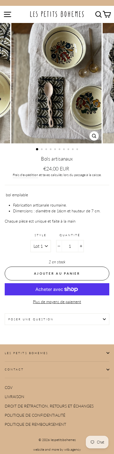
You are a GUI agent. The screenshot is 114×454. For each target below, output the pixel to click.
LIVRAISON (14, 396)
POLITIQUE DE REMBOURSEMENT (35, 424)
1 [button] (37, 149)
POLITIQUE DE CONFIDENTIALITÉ (35, 415)
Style (40, 235)
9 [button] (73, 149)
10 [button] (77, 149)
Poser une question (31, 319)
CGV (8, 387)
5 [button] (55, 149)
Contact (14, 369)
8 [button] (69, 149)
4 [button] (51, 149)
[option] (57, 83)
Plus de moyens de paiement (57, 302)
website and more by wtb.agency (57, 449)
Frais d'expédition (25, 175)
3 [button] (46, 149)
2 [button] (42, 149)
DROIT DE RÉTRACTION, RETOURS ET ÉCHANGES (49, 406)
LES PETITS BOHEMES (26, 353)
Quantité (69, 235)
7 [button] (64, 149)
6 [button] (60, 149)
